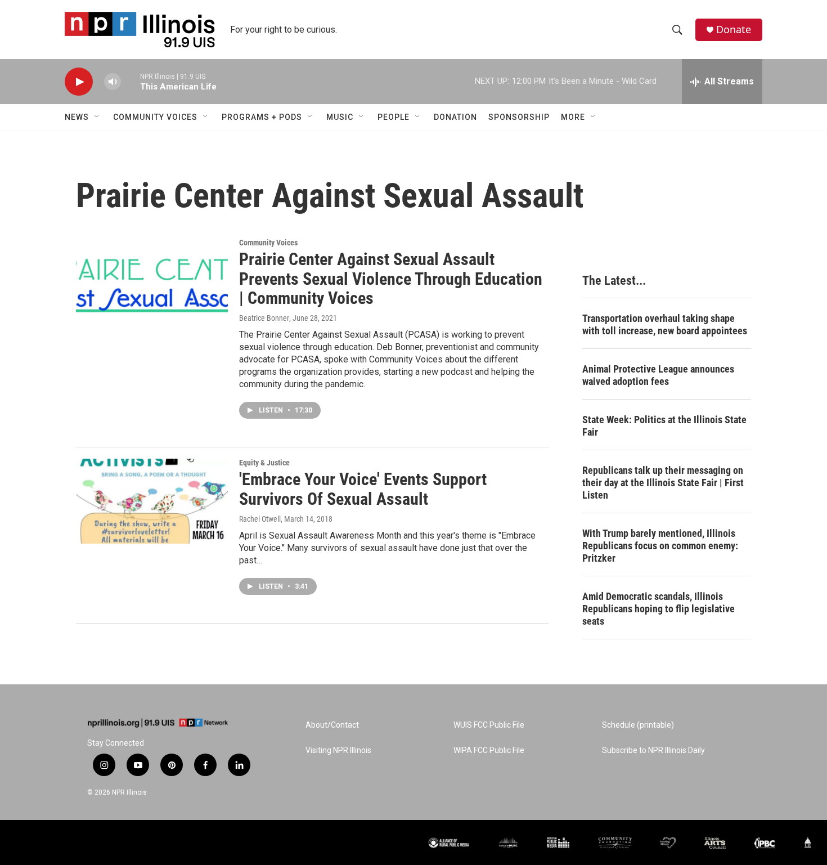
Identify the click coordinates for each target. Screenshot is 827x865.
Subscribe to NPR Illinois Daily (653, 750)
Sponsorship (519, 117)
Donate (733, 29)
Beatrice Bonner (264, 317)
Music (339, 117)
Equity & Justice (264, 462)
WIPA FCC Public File (488, 750)
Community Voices (155, 117)
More (573, 117)
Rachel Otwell (260, 518)
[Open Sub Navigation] (97, 117)
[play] (79, 81)
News (77, 117)
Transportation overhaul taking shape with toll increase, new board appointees (664, 324)
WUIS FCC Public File (488, 725)
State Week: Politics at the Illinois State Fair (664, 426)
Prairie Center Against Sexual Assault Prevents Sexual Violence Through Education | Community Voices (390, 278)
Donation (455, 117)
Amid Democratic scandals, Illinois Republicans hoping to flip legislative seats (658, 608)
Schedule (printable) (638, 725)
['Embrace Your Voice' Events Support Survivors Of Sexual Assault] (152, 501)
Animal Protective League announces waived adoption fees (658, 375)
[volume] (112, 82)
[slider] (130, 81)
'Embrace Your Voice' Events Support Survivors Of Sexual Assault (363, 489)
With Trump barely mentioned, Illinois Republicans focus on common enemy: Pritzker (660, 545)
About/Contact (332, 725)
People (393, 117)
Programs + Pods (262, 117)
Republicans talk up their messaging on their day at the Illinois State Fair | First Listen (663, 482)
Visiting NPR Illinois (338, 750)
